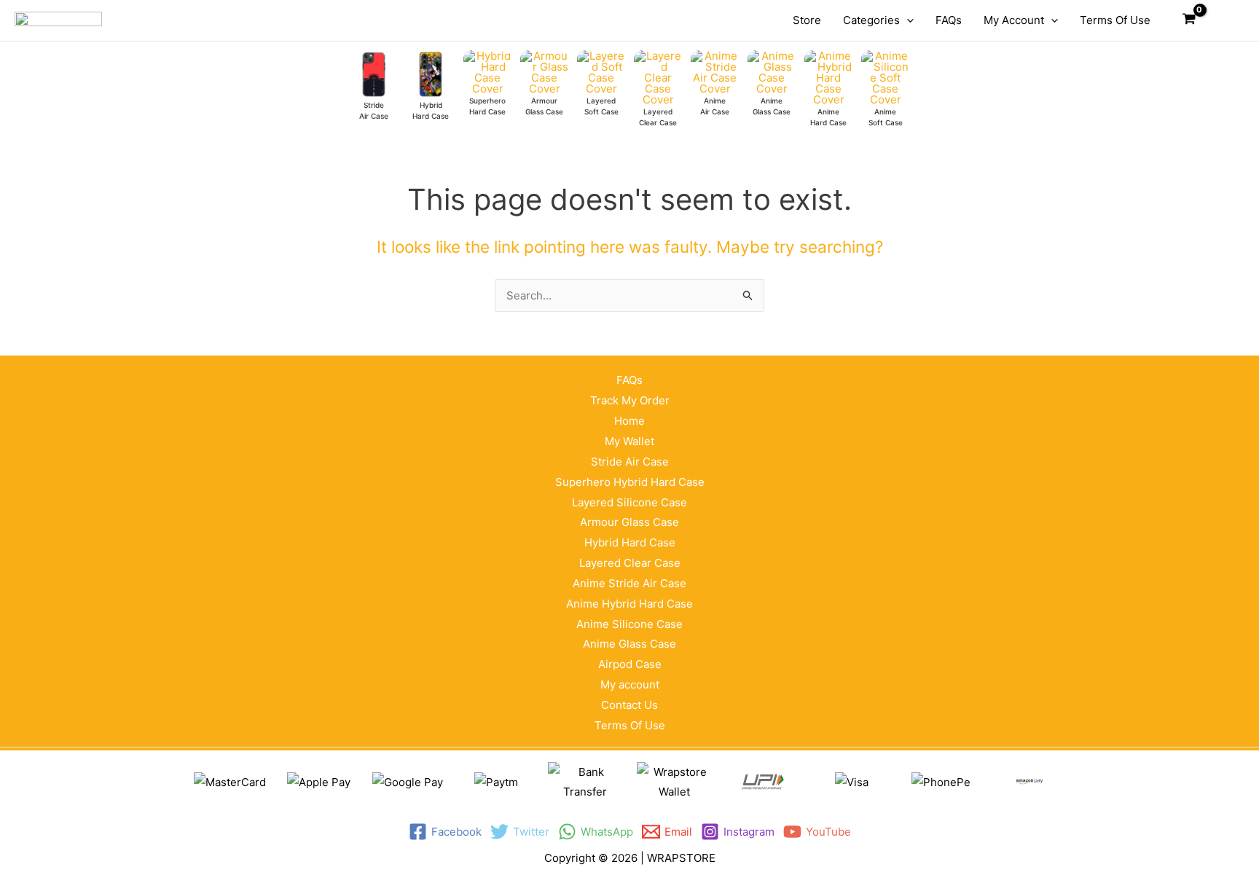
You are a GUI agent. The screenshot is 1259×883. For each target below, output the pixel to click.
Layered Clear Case (630, 563)
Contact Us (629, 705)
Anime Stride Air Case (629, 583)
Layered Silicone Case (629, 502)
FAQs (629, 380)
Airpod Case (630, 664)
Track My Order (630, 400)
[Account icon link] (1223, 20)
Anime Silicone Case (629, 624)
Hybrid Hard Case (629, 542)
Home (629, 421)
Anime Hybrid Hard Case (629, 604)
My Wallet (629, 441)
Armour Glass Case (629, 522)
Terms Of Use (630, 725)
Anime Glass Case (629, 644)
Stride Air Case (630, 461)
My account (629, 684)
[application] (907, 20)
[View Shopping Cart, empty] (1189, 20)
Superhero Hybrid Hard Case (630, 482)
